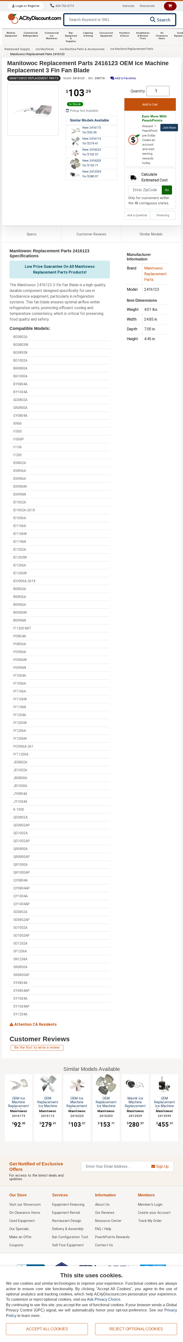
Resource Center (108, 1221)
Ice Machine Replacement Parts (131, 49)
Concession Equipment (106, 34)
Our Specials (19, 1229)
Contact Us (104, 1245)
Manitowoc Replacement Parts (34, 78)
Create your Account (154, 1213)
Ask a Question (137, 215)
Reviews (91, 234)
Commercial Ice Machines (52, 36)
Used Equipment (22, 1221)
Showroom (25, 1205)
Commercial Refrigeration (30, 34)
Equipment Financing (68, 1205)
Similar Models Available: (90, 120)
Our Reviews (104, 1213)
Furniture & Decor (124, 34)
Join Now (169, 127)
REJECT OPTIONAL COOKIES (136, 1329)
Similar (151, 234)
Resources (147, 6)
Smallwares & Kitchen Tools (143, 36)
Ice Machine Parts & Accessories (82, 49)
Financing (163, 215)
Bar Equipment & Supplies (71, 37)
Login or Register (27, 6)
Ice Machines (45, 49)
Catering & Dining (88, 34)
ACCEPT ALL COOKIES (47, 1329)
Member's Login (150, 1205)
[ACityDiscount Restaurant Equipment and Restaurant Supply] (34, 18)
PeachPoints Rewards (112, 1237)
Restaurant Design (66, 1221)
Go (167, 190)
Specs (31, 234)
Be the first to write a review (37, 1048)
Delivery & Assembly (67, 1229)
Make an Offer (20, 1237)
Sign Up (162, 1166)
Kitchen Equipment (11, 34)
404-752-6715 (64, 6)
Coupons (16, 1245)
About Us (102, 1205)
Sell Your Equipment (68, 1245)
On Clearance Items (162, 36)
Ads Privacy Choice (103, 1299)
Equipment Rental (66, 1213)
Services (128, 6)
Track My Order (150, 1221)
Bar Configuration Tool (70, 1237)
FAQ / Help (103, 1229)
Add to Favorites (125, 78)
